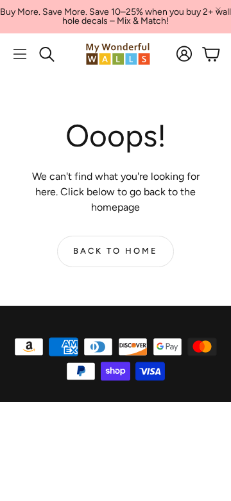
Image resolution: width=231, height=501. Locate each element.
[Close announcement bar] (218, 9)
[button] (20, 54)
